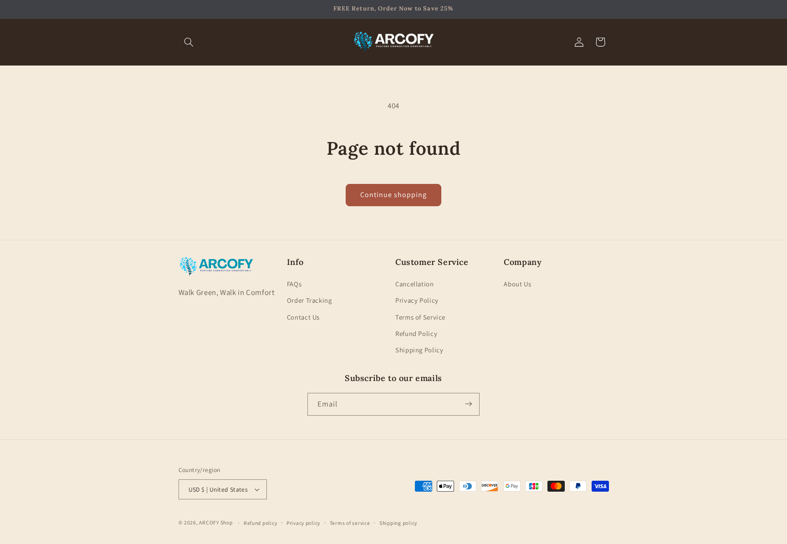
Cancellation (414, 283)
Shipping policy (398, 522)
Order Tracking (309, 300)
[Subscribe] (468, 404)
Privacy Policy (417, 300)
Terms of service (350, 522)
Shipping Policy (419, 350)
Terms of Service (420, 316)
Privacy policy (303, 522)
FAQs (294, 283)
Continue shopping (393, 194)
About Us (517, 283)
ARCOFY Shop (215, 522)
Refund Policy (416, 333)
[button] (189, 41)
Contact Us (303, 316)
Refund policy (260, 522)
